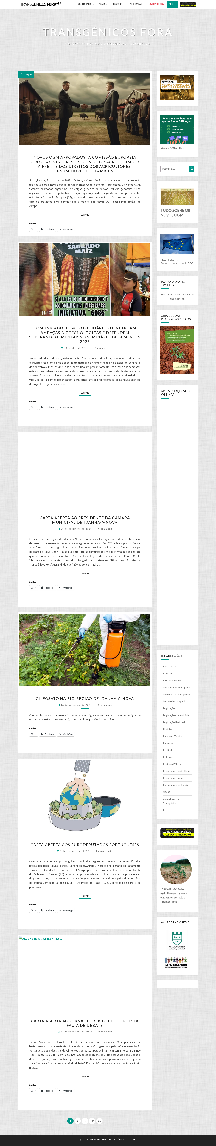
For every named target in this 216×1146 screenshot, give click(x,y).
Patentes (168, 743)
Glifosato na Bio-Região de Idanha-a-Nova (85, 698)
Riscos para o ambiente (175, 784)
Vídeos (166, 791)
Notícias (167, 729)
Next (99, 1121)
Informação (136, 4)
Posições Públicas (172, 764)
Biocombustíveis (172, 680)
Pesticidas (168, 750)
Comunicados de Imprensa (177, 687)
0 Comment (102, 348)
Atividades (168, 673)
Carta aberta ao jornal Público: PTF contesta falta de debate (85, 1023)
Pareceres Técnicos (173, 736)
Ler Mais (86, 214)
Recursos (117, 4)
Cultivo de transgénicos (175, 701)
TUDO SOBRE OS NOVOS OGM (175, 212)
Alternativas (169, 666)
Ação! (102, 4)
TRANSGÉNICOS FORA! (121, 1139)
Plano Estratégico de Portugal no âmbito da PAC (176, 261)
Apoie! (172, 4)
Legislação (169, 708)
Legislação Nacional (174, 722)
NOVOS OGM (158, 4)
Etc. (165, 810)
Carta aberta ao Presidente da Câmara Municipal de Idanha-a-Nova (85, 520)
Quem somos (85, 4)
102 (92, 1121)
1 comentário (104, 851)
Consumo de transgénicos (177, 694)
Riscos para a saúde (173, 778)
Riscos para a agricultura (176, 771)
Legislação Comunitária (176, 715)
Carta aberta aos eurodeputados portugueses (85, 844)
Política (167, 757)
